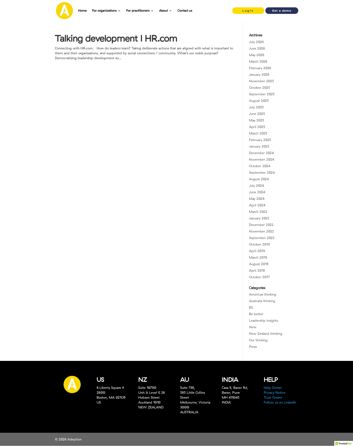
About (163, 10)
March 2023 (258, 212)
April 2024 (257, 205)
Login (248, 10)
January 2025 (259, 146)
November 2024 (261, 159)
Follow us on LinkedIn (280, 402)
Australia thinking (262, 301)
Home (82, 10)
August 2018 (258, 264)
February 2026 (260, 68)
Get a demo (281, 10)
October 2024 (259, 166)
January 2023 (259, 218)
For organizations (104, 10)
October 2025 (259, 88)
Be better (256, 314)
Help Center (273, 388)
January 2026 (259, 74)
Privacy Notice (274, 392)
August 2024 (259, 179)
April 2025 (257, 127)
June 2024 (257, 192)
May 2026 (256, 55)
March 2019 (258, 257)
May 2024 (257, 199)
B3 (251, 307)
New (252, 327)
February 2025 (260, 140)
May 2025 (256, 120)
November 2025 (261, 81)
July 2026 (256, 42)
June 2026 (257, 48)
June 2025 (257, 114)
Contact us (185, 10)
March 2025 (258, 133)
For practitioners (138, 10)
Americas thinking (262, 294)
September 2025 (262, 94)
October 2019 (259, 244)
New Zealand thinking (265, 333)
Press (253, 347)
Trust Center (273, 397)
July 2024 (256, 186)
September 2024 (262, 172)
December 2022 (261, 225)
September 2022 (262, 238)
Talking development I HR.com (116, 38)
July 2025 (256, 107)
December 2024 (261, 153)
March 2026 (258, 61)
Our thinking (258, 340)
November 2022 (261, 231)
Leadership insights (263, 320)
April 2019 (257, 251)
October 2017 (259, 277)
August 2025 (259, 101)
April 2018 (257, 270)
